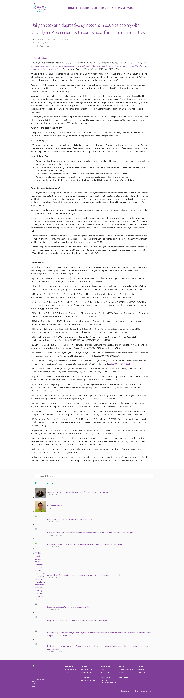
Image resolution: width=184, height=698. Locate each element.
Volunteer (140, 670)
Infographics (105, 672)
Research (72, 8)
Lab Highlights (124, 677)
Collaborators (86, 677)
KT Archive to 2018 (45, 45)
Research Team (86, 672)
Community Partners (88, 680)
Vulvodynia (104, 680)
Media (121, 672)
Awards (121, 675)
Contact (105, 8)
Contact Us (141, 672)
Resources (84, 8)
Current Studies (70, 670)
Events (103, 675)
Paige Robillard (40, 58)
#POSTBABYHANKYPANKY (122, 8)
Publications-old (71, 675)
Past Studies (69, 672)
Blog (102, 670)
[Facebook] (32, 691)
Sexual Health (105, 677)
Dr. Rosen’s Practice (126, 670)
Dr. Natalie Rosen (87, 670)
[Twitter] (36, 691)
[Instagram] (40, 691)
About (95, 8)
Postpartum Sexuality (108, 683)
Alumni (83, 675)
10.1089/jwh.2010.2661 (120, 363)
